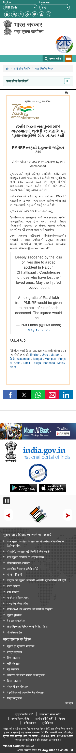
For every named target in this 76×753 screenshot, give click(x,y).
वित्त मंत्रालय (13, 657)
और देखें (69, 703)
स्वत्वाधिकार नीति (20, 718)
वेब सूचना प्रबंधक (16, 620)
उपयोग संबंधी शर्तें (43, 718)
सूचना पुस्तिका (14, 615)
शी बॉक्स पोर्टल (14, 632)
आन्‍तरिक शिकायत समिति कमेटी (22, 568)
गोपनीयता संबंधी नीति (50, 714)
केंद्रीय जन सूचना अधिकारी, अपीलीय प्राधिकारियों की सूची (36, 580)
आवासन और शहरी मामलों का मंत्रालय (26, 675)
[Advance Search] (48, 14)
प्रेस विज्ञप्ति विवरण (43, 68)
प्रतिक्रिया (47, 722)
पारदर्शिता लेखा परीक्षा (17, 603)
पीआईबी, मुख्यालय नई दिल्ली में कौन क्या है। (29, 551)
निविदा (62, 718)
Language (44, 2)
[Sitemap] (41, 14)
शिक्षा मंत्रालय (14, 680)
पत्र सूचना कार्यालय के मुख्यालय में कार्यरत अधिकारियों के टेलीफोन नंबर (35, 543)
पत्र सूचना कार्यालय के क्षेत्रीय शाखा (25, 557)
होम (7, 68)
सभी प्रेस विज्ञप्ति (22, 68)
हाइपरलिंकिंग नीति (24, 714)
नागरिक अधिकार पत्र (18, 597)
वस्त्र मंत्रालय (14, 652)
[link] (38, 430)
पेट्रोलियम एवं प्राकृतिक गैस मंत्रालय (25, 692)
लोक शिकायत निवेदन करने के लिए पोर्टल (27, 626)
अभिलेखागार (30, 722)
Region (7, 2)
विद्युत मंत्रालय (14, 698)
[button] (27, 14)
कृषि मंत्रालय (13, 663)
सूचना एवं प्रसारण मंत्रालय (20, 646)
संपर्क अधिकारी (14, 574)
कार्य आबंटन (13, 592)
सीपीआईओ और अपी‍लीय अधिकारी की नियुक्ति (29, 609)
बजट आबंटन (13, 586)
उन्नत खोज (55, 58)
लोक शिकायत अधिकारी (18, 563)
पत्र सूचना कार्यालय (28, 31)
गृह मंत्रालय (13, 669)
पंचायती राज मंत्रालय (18, 686)
